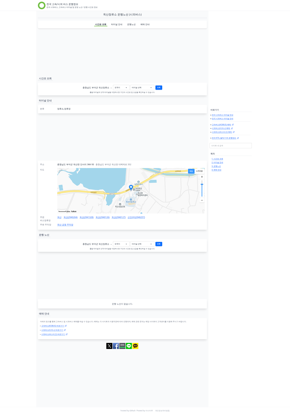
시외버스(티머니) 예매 (221, 128)
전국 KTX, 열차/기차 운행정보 (224, 138)
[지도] (191, 171)
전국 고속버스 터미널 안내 (222, 115)
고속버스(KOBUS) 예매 (221, 124)
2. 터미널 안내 (217, 162)
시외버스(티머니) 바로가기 (52, 330)
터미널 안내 (116, 24)
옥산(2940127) (119, 217)
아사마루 (149, 410)
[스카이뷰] (199, 171)
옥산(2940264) (70, 217)
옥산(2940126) (103, 217)
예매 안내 (145, 24)
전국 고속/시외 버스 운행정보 (62, 4)
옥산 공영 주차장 (65, 224)
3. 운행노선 (216, 166)
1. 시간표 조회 (217, 158)
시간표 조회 (100, 24)
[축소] (202, 200)
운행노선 (131, 24)
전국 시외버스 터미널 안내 (222, 118)
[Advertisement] (122, 52)
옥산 (59, 217)
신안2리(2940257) (136, 217)
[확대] (202, 176)
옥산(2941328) (86, 217)
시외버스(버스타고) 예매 (222, 132)
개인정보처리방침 (162, 410)
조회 (158, 87)
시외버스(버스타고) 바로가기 (53, 334)
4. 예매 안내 (216, 170)
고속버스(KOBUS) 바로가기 (52, 325)
